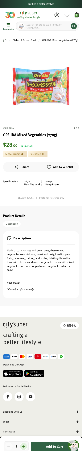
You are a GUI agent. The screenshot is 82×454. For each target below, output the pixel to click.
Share (25, 167)
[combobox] (47, 26)
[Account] (57, 15)
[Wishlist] (67, 15)
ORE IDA (8, 128)
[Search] (74, 26)
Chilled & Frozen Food (24, 40)
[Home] (4, 40)
